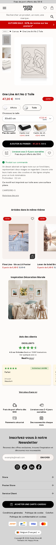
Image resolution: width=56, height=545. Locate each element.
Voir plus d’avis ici (28, 392)
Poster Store (34, 538)
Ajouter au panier (28, 144)
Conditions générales (13, 512)
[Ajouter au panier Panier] (32, 256)
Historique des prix (10, 195)
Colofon (49, 512)
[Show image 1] (6, 39)
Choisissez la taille (10, 113)
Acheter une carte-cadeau (30, 504)
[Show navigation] (4, 8)
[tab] (45, 8)
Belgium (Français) (28, 532)
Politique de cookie (34, 512)
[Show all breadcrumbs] (5, 31)
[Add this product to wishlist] (49, 153)
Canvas (15, 31)
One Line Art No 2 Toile (32, 31)
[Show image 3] (6, 66)
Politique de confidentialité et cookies (28, 516)
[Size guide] (6, 153)
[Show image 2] (6, 52)
